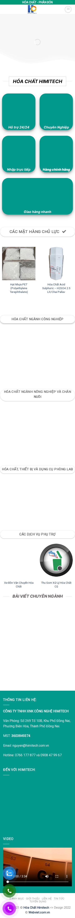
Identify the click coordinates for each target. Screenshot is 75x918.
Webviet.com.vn (39, 912)
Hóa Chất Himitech (36, 907)
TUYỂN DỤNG (38, 901)
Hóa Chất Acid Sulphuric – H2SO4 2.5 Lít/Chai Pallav (56, 288)
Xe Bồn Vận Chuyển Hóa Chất (19, 584)
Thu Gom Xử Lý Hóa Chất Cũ (56, 584)
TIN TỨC (59, 898)
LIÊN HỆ (47, 898)
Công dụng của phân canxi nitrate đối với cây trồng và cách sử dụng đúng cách (37, 660)
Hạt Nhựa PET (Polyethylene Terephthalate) (19, 288)
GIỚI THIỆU (33, 898)
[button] (68, 9)
